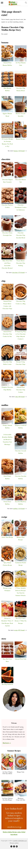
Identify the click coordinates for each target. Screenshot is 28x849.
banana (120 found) (19, 151)
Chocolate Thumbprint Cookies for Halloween (21, 207)
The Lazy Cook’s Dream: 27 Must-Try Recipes (21, 620)
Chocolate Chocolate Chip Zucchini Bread (20, 235)
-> (7, 743)
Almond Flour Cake (20, 659)
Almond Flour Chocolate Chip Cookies (20, 389)
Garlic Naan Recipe (7, 537)
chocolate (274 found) (18, 272)
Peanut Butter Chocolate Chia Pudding (20, 263)
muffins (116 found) (19, 508)
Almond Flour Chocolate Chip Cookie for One (7, 334)
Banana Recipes (20, 139)
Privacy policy (14, 843)
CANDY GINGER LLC (20, 840)
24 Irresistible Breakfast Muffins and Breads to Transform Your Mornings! (7, 439)
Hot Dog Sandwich (7, 684)
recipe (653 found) (19, 630)
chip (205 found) (20, 396)
